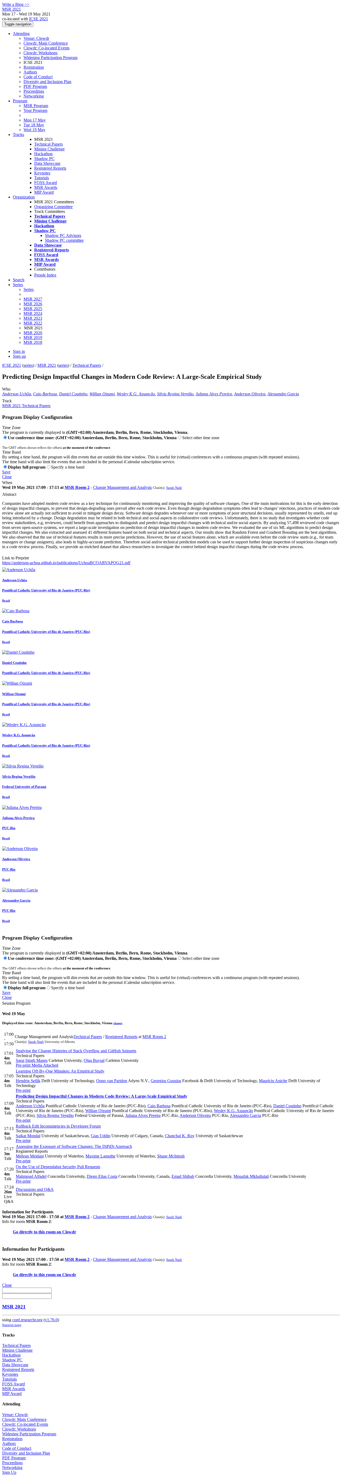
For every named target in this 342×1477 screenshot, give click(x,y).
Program (20, 101)
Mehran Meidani (30, 1156)
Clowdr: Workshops (40, 52)
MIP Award (44, 192)
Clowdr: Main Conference (46, 43)
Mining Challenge (49, 149)
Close (7, 476)
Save (6, 472)
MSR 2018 (33, 342)
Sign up (19, 356)
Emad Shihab (183, 1176)
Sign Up (9, 1472)
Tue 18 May (34, 125)
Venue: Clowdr (36, 38)
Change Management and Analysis (122, 487)
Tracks (18, 134)
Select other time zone (200, 437)
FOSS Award (45, 182)
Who (6, 389)
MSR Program (36, 105)
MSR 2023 (33, 318)
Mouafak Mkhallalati (251, 1176)
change (117, 1023)
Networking (34, 96)
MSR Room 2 (77, 487)
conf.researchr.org (27, 1320)
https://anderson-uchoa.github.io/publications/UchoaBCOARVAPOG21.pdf (66, 562)
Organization (24, 197)
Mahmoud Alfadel (31, 1176)
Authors (30, 72)
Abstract (9, 494)
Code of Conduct (38, 77)
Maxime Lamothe (100, 1156)
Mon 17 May (35, 120)
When (7, 482)
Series (29, 289)
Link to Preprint (15, 558)
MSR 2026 (33, 304)
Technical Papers (48, 144)
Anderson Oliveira (249, 394)
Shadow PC (44, 158)
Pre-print (23, 1065)
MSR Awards (45, 187)
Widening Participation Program (50, 57)
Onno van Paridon (111, 1080)
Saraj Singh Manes (32, 1060)
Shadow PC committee (64, 240)
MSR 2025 (33, 308)
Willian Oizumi (102, 394)
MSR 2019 (33, 337)
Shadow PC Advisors (63, 235)
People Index (45, 275)
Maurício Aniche (273, 1080)
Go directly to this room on (37, 1232)
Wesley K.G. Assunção (136, 394)
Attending (21, 33)
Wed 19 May (34, 129)
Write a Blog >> (15, 4)
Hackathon (43, 153)
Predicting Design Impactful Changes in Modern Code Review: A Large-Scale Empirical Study (101, 1096)
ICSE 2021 (38, 19)
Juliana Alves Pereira (214, 394)
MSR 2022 (33, 323)
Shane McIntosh (171, 1156)
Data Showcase (47, 163)
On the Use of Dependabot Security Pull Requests (58, 1166)
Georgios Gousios (166, 1080)
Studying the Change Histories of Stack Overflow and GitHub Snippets (76, 1051)
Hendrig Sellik (28, 1080)
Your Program (35, 110)
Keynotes (42, 173)
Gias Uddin (100, 1135)
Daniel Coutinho (73, 394)
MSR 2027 (33, 299)
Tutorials (41, 178)
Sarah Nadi (174, 488)
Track (7, 401)
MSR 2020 (33, 332)
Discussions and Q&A (35, 1189)
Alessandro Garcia (283, 394)
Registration (34, 67)
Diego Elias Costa (102, 1176)
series (28, 365)
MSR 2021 (46, 365)
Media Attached (44, 1065)
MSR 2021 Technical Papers (26, 405)
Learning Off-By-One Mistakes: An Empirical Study (60, 1071)
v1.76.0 (51, 1320)
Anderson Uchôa (16, 394)
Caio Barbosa (45, 394)
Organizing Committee (53, 206)
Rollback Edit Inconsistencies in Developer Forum (58, 1126)
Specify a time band (67, 467)
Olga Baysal (94, 1060)
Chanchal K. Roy (180, 1135)
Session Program (16, 1003)
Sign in (19, 351)
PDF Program (35, 86)
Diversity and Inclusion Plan (47, 81)
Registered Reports (50, 168)
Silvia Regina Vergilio (175, 394)
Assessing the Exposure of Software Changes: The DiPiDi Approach (74, 1146)
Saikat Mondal (28, 1135)
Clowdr (69, 1232)
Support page (11, 1325)
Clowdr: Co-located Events (46, 48)
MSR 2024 (33, 313)
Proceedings (34, 91)
